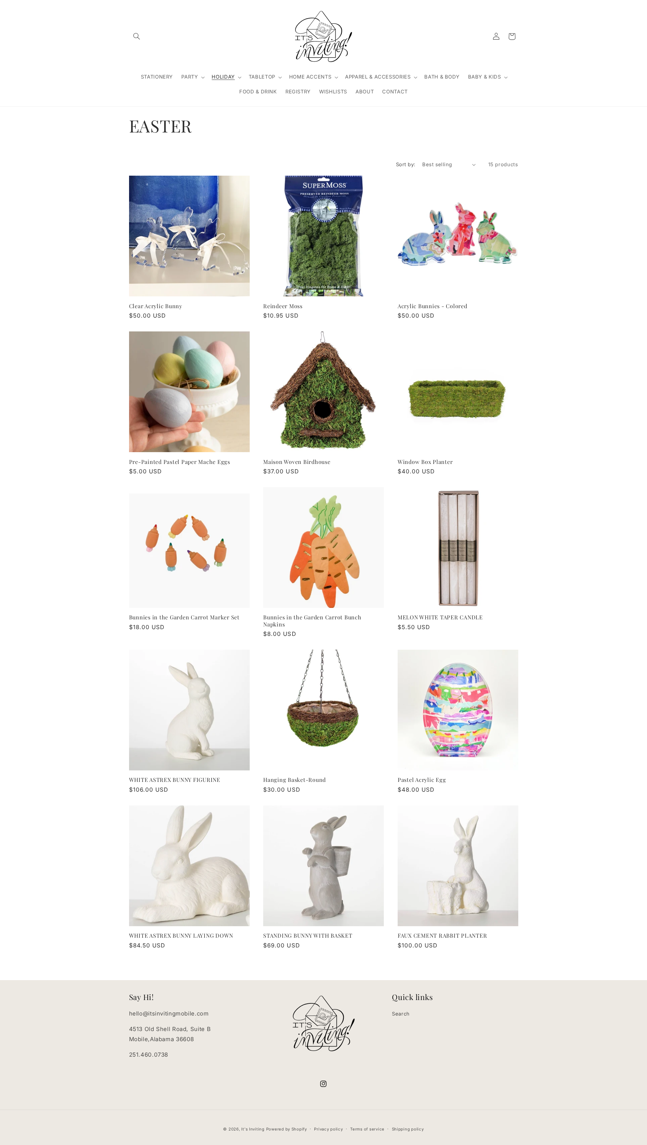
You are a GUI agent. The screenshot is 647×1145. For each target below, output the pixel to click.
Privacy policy (328, 1129)
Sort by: (405, 165)
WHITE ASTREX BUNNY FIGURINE (174, 779)
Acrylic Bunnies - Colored (432, 305)
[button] (137, 36)
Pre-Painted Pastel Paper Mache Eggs (179, 461)
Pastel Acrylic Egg (422, 779)
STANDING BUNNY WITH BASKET (307, 935)
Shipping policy (408, 1129)
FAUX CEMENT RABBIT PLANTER (442, 935)
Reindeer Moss (283, 305)
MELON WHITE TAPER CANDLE (440, 617)
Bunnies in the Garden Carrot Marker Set (184, 617)
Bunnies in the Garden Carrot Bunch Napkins (312, 620)
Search (401, 1014)
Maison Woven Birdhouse (297, 461)
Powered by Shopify (286, 1129)
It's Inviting (253, 1129)
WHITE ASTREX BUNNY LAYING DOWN (181, 935)
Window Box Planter (425, 461)
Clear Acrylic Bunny (155, 305)
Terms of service (367, 1129)
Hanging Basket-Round (294, 779)
